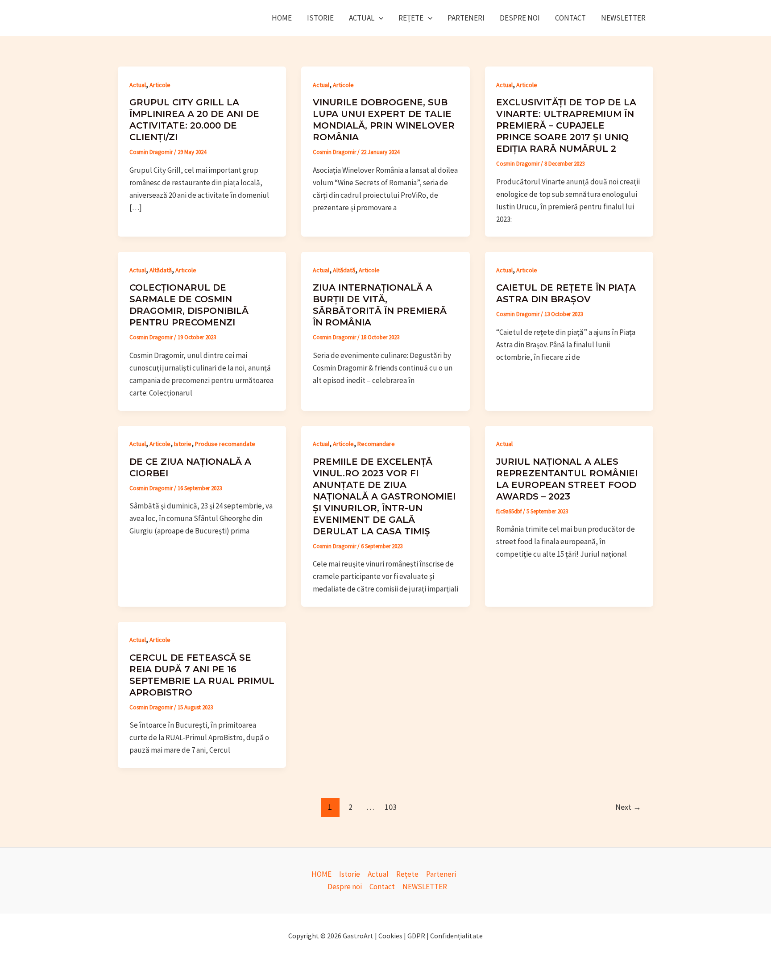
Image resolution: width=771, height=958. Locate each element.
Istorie (320, 18)
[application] (378, 18)
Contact (570, 18)
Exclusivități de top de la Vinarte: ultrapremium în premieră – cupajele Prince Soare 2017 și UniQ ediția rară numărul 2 (566, 125)
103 (391, 807)
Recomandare (376, 444)
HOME (282, 18)
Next (628, 807)
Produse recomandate (225, 444)
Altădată (160, 270)
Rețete (410, 18)
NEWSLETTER (623, 18)
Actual (361, 18)
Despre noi (520, 18)
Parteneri (466, 18)
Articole (159, 85)
